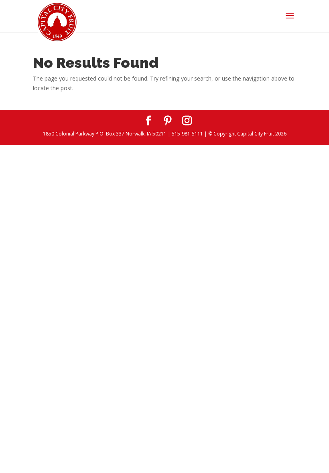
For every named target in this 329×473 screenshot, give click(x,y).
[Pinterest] (168, 121)
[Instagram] (187, 121)
